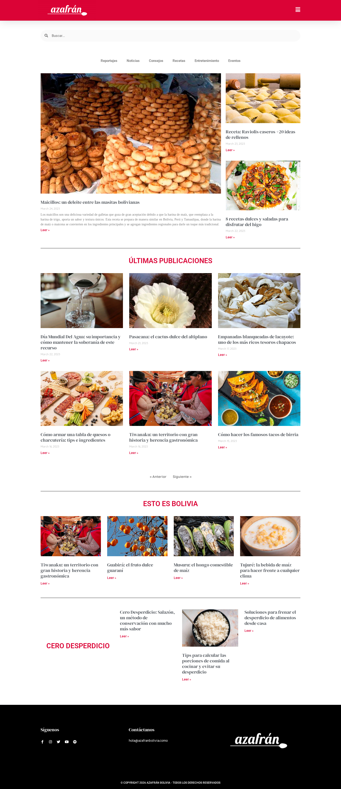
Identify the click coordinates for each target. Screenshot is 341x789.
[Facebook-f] (42, 742)
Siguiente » (182, 476)
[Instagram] (50, 742)
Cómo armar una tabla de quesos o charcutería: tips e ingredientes (75, 437)
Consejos (156, 61)
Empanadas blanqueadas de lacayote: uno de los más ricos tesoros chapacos (257, 339)
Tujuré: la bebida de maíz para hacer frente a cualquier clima (270, 570)
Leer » (45, 230)
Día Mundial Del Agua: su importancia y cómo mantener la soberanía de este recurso (81, 342)
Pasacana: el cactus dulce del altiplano (168, 336)
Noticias (133, 61)
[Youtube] (66, 742)
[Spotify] (75, 742)
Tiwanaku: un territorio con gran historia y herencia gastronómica (163, 437)
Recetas (179, 61)
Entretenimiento (207, 61)
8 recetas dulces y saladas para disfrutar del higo (257, 222)
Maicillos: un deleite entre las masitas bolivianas (90, 202)
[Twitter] (58, 742)
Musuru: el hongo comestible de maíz (203, 568)
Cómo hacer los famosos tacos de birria (258, 434)
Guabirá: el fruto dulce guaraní (130, 568)
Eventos (234, 61)
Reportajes (109, 61)
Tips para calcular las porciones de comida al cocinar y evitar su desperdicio (205, 663)
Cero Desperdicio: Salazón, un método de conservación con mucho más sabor (147, 620)
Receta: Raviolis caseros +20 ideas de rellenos (260, 134)
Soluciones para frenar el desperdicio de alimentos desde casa (270, 617)
